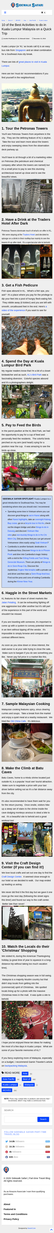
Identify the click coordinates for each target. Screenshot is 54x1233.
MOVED (18, 20)
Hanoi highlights (20, 519)
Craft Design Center (11, 876)
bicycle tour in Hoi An (34, 523)
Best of (10, 20)
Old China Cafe (18, 721)
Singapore (20, 50)
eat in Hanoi (34, 515)
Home (3, 20)
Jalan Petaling (9, 602)
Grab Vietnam (41, 542)
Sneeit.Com (32, 1228)
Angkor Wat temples (27, 570)
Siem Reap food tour (40, 574)
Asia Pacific (32, 20)
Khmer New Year (24, 581)
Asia (25, 20)
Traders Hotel (29, 235)
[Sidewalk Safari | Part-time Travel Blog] (27, 7)
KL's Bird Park (34, 374)
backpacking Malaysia (16, 1065)
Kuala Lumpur (43, 20)
